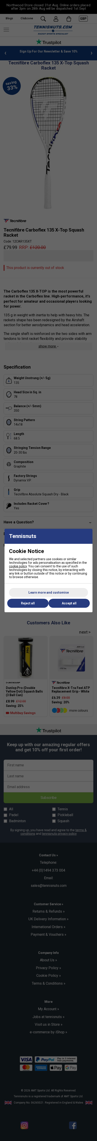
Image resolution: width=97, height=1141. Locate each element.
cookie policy (18, 566)
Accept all (69, 603)
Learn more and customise (48, 592)
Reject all (28, 603)
